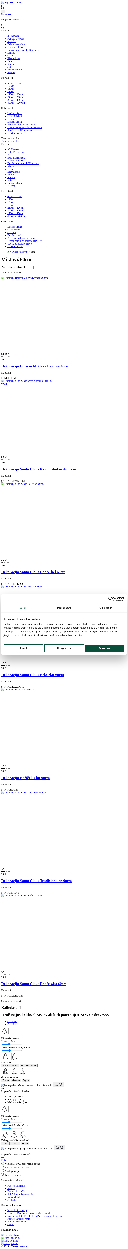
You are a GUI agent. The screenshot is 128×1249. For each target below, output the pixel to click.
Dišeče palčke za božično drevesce (24, 127)
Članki (10, 1224)
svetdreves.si (21, 1246)
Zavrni (23, 648)
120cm (10, 86)
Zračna (5, 1080)
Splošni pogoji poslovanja (20, 1194)
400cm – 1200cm (16, 102)
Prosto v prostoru (10, 1065)
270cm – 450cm (15, 100)
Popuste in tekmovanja (18, 1218)
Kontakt (11, 1188)
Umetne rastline (15, 133)
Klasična (11, 41)
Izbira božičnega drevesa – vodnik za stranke (29, 1213)
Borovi (10, 61)
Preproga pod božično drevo (21, 124)
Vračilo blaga (14, 1197)
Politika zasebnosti (16, 1221)
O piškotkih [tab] (105, 608)
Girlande (11, 119)
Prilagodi (62, 648)
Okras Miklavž (14, 116)
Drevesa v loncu (15, 47)
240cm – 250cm (15, 97)
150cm (10, 88)
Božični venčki (14, 121)
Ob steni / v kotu (28, 1065)
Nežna (5, 1143)
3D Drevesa (13, 36)
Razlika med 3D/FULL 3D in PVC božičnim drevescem (35, 1216)
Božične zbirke (14, 69)
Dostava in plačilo (16, 1191)
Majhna (11, 52)
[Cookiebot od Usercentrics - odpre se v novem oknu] (110, 599)
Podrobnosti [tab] (64, 608)
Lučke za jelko (14, 113)
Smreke (11, 64)
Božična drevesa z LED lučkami (23, 50)
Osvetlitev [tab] (12, 1024)
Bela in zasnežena (16, 44)
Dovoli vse (104, 648)
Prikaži (4, 1160)
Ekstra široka (13, 58)
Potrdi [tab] (22, 608)
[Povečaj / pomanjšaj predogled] (58, 1084)
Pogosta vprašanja (16, 1185)
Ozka (10, 55)
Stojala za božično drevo (19, 130)
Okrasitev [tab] (12, 1021)
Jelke (9, 66)
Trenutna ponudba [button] (10, 141)
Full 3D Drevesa (15, 38)
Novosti (11, 72)
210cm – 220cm (15, 94)
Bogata (26, 1080)
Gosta (25, 1143)
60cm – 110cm (14, 83)
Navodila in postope (17, 1210)
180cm (10, 91)
